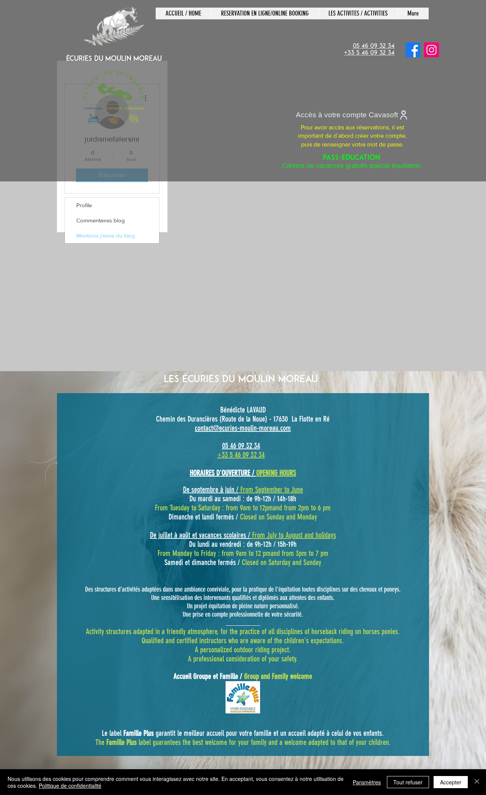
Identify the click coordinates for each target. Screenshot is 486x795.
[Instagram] (431, 50)
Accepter (450, 782)
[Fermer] (476, 782)
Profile (84, 205)
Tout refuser (408, 782)
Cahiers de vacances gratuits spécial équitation (351, 162)
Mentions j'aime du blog (105, 235)
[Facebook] (413, 50)
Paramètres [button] (367, 782)
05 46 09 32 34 (241, 445)
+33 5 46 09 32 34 (241, 454)
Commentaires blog (100, 220)
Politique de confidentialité (70, 785)
